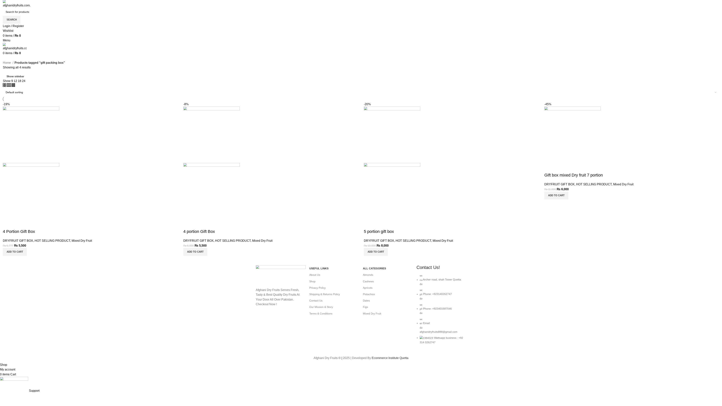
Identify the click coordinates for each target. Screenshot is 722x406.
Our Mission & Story (321, 306)
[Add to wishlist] (7, 224)
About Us (314, 274)
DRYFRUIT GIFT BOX (18, 240)
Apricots (367, 287)
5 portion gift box (379, 231)
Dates (366, 300)
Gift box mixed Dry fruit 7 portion (573, 175)
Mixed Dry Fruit (82, 240)
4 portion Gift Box (199, 231)
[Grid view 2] (5, 85)
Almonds (368, 274)
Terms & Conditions (320, 313)
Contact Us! (428, 267)
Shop (312, 281)
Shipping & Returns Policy (324, 294)
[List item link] (441, 310)
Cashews (368, 281)
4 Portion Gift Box (19, 231)
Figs (365, 306)
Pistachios (369, 294)
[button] (15, 252)
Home (7, 62)
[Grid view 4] (13, 85)
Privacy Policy (317, 287)
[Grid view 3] (9, 85)
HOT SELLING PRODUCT (52, 240)
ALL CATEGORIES (374, 268)
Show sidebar (15, 76)
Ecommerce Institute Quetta (390, 358)
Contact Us (315, 300)
